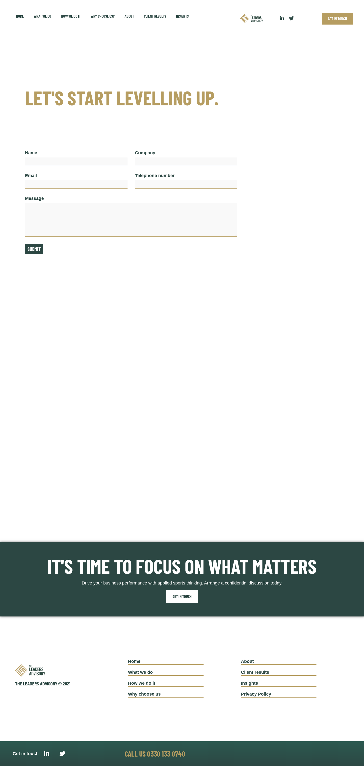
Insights (182, 16)
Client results (155, 16)
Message (34, 198)
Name (31, 153)
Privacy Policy (256, 694)
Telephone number (155, 175)
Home (20, 16)
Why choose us (144, 694)
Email (31, 175)
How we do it (71, 16)
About (129, 16)
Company (145, 153)
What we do (42, 16)
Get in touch (182, 596)
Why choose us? (103, 16)
